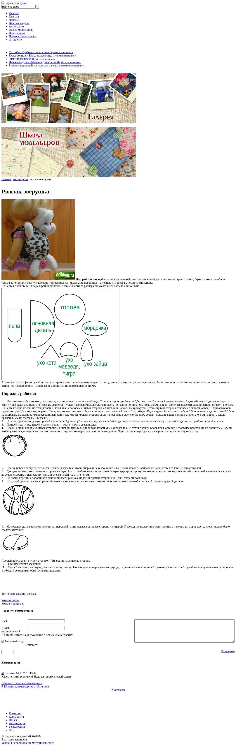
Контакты (15, 713)
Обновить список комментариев (21, 683)
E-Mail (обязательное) (10, 629)
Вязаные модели (19, 23)
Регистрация (17, 726)
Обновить (31, 644)
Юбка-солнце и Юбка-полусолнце (42, 55)
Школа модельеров (21, 29)
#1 (2, 673)
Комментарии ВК (12, 603)
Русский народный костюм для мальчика (46, 65)
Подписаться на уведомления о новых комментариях (39, 634)
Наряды (14, 19)
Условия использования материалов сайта (27, 742)
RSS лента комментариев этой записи (25, 686)
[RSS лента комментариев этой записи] (20, 662)
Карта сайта (16, 716)
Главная (14, 16)
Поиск (13, 720)
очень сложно (16, 593)
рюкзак (31, 593)
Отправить (228, 651)
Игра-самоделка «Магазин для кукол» (45, 62)
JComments (118, 689)
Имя (4, 620)
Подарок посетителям (22, 36)
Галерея (14, 13)
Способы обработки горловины (41, 52)
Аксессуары (16, 26)
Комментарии (10, 600)
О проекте (15, 39)
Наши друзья (17, 33)
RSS (11, 729)
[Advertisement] (68, 700)
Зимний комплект (32, 58)
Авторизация (17, 723)
